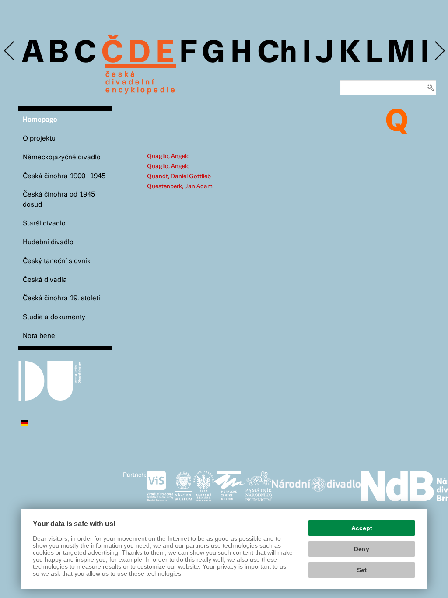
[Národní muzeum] (183, 484)
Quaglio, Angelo (168, 156)
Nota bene (39, 336)
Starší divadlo (44, 223)
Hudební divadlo (48, 242)
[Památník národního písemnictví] (258, 484)
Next (439, 51)
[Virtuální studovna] (160, 484)
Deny (361, 548)
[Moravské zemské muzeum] (229, 484)
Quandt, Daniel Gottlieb (179, 176)
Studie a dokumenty (54, 317)
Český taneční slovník (57, 261)
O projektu (39, 138)
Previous (10, 51)
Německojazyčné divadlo (62, 157)
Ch (277, 53)
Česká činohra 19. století (61, 298)
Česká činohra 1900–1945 (64, 176)
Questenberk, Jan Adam (180, 186)
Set (362, 569)
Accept (361, 527)
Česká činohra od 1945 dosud (59, 199)
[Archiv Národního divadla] (316, 483)
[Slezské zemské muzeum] (203, 484)
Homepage (40, 119)
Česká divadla (45, 280)
